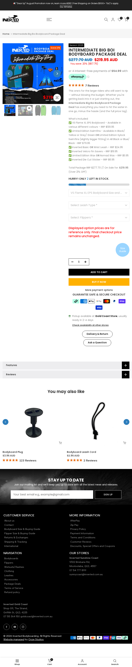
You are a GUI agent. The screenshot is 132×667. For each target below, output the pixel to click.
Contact (9, 525)
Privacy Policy (78, 529)
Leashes (8, 575)
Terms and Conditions (82, 537)
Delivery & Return (97, 334)
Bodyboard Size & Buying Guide (22, 529)
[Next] (57, 73)
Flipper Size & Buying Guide (19, 533)
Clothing (9, 571)
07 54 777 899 (77, 570)
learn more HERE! (63, 3)
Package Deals (12, 583)
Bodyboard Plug (13, 452)
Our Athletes (66, 6)
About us (9, 520)
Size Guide (122, 250)
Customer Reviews (80, 541)
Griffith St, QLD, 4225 (15, 612)
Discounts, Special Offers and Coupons (92, 546)
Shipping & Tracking (15, 541)
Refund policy (12, 592)
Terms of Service (13, 588)
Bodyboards (11, 558)
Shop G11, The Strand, (15, 608)
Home (6, 34)
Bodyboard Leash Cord (81, 452)
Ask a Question (97, 342)
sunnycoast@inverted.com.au (86, 574)
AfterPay (75, 520)
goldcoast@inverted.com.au (36, 616)
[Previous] (9, 73)
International (11, 546)
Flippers (8, 562)
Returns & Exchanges (16, 537)
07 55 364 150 (11, 616)
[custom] (6, 627)
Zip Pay (74, 525)
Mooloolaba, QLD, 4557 (82, 566)
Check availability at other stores (90, 325)
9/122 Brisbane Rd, (80, 562)
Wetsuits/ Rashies (14, 567)
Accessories (11, 579)
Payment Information (82, 533)
